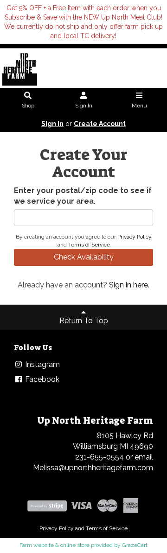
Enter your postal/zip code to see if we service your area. (83, 196)
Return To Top (83, 320)
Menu (139, 105)
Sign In (83, 105)
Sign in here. (129, 284)
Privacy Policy (134, 236)
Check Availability (84, 257)
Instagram (41, 364)
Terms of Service (89, 244)
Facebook (41, 379)
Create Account (100, 123)
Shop (28, 105)
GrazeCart (135, 545)
